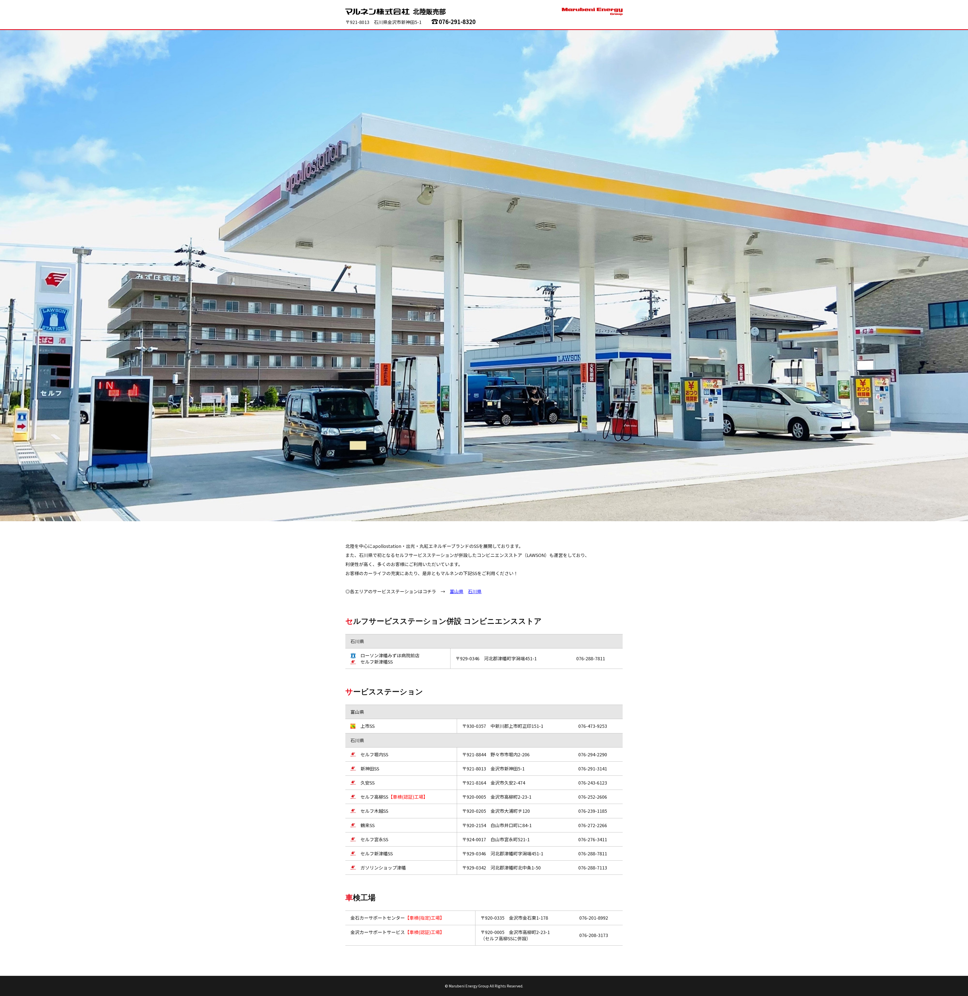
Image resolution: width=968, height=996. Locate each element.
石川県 (474, 591)
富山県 (456, 591)
